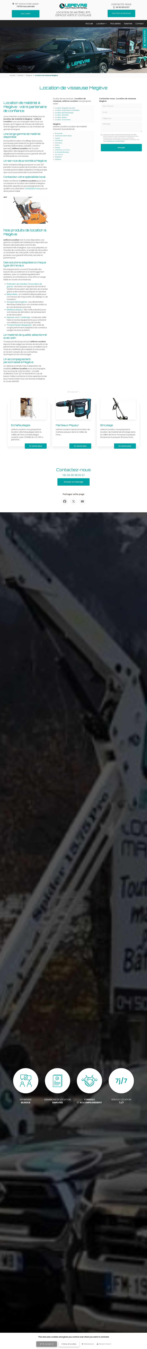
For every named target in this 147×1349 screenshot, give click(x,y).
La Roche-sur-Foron (62, 150)
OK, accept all (47, 1344)
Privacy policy (105, 1344)
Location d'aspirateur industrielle (67, 110)
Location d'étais (61, 117)
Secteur (21, 75)
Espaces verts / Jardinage (18, 317)
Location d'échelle (62, 115)
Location (100, 23)
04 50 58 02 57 (122, 7)
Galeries (128, 23)
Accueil (89, 23)
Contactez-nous (32, 188)
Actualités (115, 23)
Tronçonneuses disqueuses (19, 325)
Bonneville (59, 133)
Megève (29, 75)
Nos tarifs (25, 13)
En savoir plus (35, 446)
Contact (140, 23)
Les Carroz (59, 155)
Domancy (58, 143)
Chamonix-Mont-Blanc (63, 136)
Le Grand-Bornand (62, 152)
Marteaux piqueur (15, 309)
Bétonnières (12, 294)
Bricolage (106, 425)
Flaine (57, 145)
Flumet (57, 148)
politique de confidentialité (115, 141)
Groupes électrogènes (17, 302)
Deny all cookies (69, 1344)
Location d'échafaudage (64, 113)
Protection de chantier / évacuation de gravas (24, 285)
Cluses (57, 138)
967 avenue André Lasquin (27, 5)
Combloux (59, 140)
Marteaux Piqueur (67, 425)
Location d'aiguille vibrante (65, 108)
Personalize (89, 1344)
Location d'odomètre (63, 120)
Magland (58, 157)
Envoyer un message (121, 13)
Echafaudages (20, 425)
